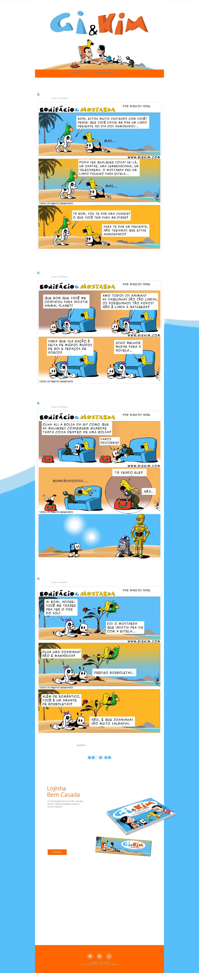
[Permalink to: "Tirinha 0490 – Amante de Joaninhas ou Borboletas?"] (99, 660)
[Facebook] (90, 956)
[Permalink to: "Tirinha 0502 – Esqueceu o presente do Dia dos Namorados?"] (99, 176)
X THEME (106, 962)
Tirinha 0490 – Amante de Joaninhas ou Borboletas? (75, 578)
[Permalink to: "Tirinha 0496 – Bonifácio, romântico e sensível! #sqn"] (99, 332)
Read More (81, 745)
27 (106, 757)
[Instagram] (109, 956)
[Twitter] (99, 956)
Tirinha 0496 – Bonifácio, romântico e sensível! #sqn (75, 273)
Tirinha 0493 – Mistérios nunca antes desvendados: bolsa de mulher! (86, 403)
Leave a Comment (59, 98)
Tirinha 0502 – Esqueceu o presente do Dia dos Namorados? (80, 94)
